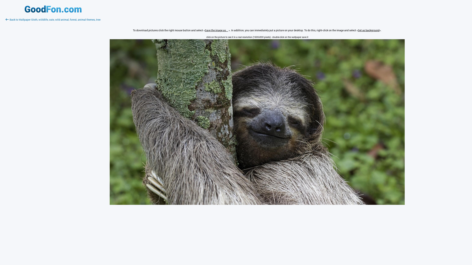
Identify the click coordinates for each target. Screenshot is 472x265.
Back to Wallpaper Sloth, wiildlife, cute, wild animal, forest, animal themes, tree (55, 19)
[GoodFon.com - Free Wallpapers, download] (53, 11)
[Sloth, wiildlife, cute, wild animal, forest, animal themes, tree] (257, 204)
